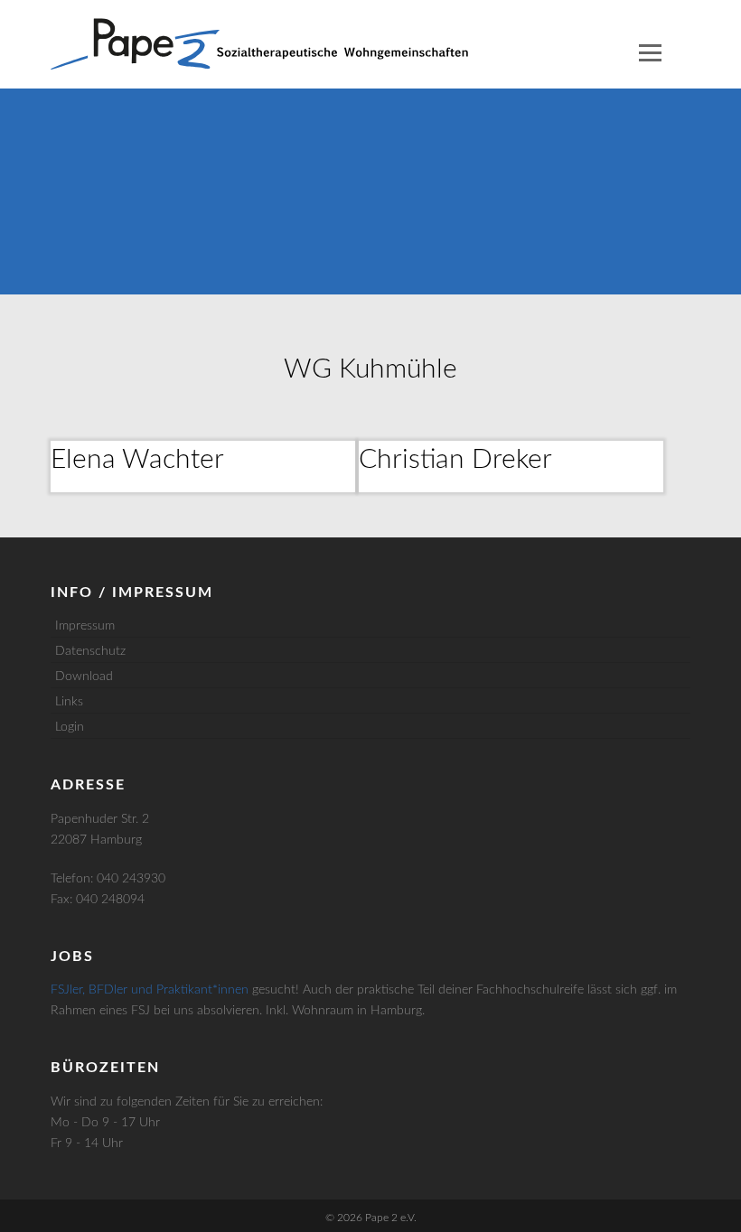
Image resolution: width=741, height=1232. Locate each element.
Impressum (85, 626)
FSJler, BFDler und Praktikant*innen (150, 990)
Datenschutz (90, 651)
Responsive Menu (649, 52)
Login (69, 727)
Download (84, 676)
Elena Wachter (137, 459)
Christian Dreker (455, 459)
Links (69, 701)
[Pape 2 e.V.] (259, 44)
